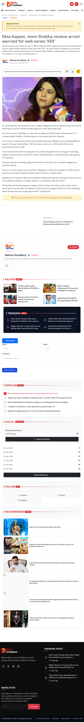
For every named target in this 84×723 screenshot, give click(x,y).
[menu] (3, 4)
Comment (6, 354)
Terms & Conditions (42, 718)
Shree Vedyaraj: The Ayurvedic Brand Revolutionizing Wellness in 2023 (58, 223)
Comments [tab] (10, 340)
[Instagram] (13, 666)
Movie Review (63, 10)
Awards (53, 10)
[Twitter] (8, 666)
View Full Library (42, 475)
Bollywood (23, 15)
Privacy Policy (78, 718)
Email (45, 344)
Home (4, 15)
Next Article (47, 218)
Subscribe (34, 707)
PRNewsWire (66, 718)
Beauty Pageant (42, 10)
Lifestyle (21, 10)
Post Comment (9, 370)
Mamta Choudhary (15, 255)
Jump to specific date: (13, 430)
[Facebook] (3, 666)
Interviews (75, 10)
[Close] (79, 23)
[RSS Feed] (7, 266)
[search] (81, 4)
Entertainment (10, 10)
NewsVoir (55, 718)
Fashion (30, 10)
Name (4, 344)
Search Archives (42, 439)
